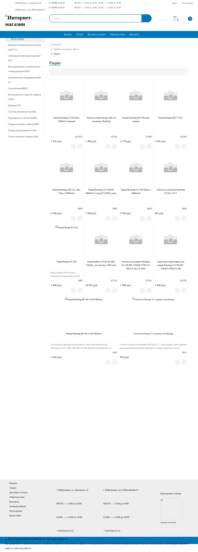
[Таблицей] (63, 72)
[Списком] (58, 72)
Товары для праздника (22, 130)
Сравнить (73, 146)
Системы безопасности (22, 111)
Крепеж (14, 105)
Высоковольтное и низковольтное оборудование (24, 69)
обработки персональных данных (70, 543)
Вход (174, 3)
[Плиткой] (53, 72)
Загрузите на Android (168, 522)
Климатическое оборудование (24, 79)
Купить (79, 146)
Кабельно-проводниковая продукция (24, 47)
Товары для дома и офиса (23, 124)
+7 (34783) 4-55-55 (56, 3)
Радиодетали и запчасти (22, 118)
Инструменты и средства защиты (24, 96)
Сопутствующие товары (23, 136)
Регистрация (187, 3)
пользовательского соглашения (104, 543)
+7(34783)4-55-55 (64, 531)
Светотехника (18, 88)
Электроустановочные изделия (24, 58)
